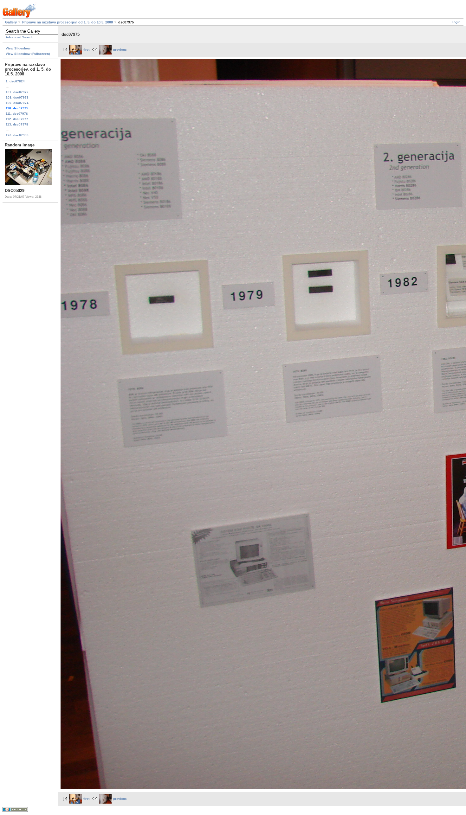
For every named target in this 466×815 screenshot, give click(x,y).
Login (456, 22)
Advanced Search (19, 37)
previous (120, 49)
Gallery (11, 22)
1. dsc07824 (15, 81)
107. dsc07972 (17, 92)
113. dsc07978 (17, 124)
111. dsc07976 (17, 113)
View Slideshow (18, 48)
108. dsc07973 (17, 97)
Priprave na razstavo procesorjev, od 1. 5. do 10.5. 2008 (67, 22)
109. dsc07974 (17, 103)
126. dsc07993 (17, 135)
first (86, 49)
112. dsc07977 (17, 119)
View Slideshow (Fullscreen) (28, 53)
